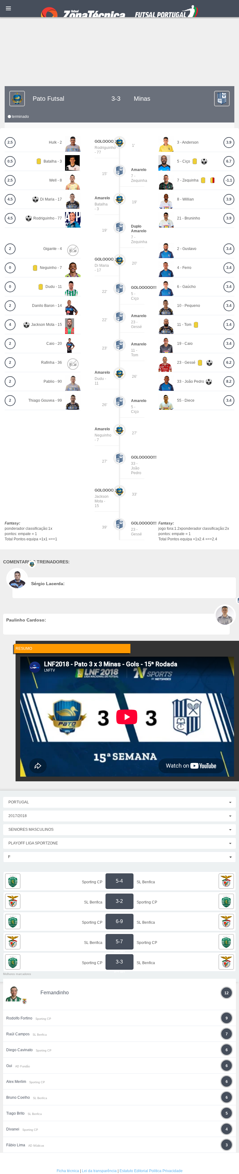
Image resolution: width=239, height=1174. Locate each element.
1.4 (229, 324)
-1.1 (229, 180)
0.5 (10, 161)
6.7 (229, 161)
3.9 (229, 142)
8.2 (229, 381)
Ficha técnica (68, 1171)
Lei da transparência (99, 1171)
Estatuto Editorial (134, 1171)
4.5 (10, 199)
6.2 (229, 362)
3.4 (229, 249)
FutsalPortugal (119, 8)
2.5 (10, 142)
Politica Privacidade (166, 1171)
